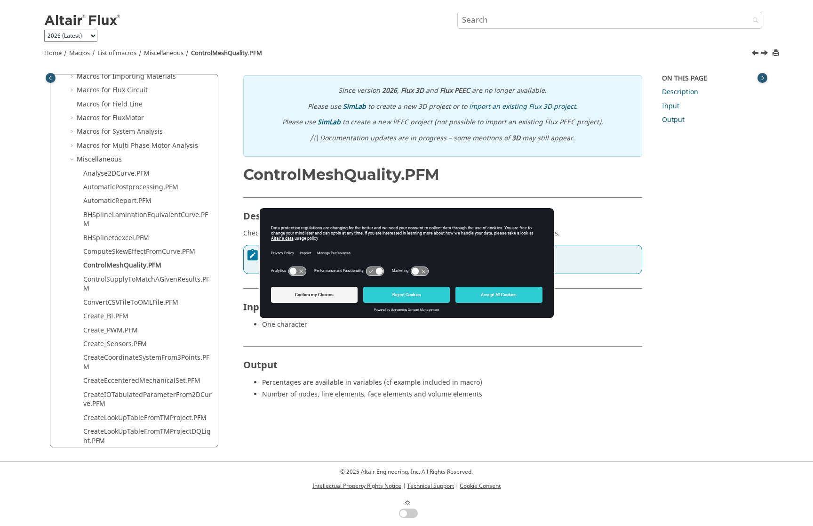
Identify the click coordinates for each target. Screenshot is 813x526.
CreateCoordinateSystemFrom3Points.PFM (146, 362)
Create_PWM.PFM (110, 330)
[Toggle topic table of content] (762, 78)
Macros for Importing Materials (126, 76)
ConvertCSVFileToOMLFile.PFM (130, 303)
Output (673, 120)
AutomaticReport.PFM (117, 201)
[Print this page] (777, 53)
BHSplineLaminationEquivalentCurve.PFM (145, 219)
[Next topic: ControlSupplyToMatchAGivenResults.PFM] (765, 54)
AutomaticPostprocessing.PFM (130, 187)
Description (680, 92)
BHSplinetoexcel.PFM (116, 238)
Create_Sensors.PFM (115, 344)
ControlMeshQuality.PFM (226, 53)
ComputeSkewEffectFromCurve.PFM (139, 252)
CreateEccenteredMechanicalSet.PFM (141, 381)
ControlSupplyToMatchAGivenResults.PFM (146, 284)
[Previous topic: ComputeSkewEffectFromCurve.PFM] (756, 54)
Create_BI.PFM (105, 316)
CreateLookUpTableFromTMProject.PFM (145, 418)
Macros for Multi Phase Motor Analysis (137, 146)
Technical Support (430, 486)
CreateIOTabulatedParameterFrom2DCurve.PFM (147, 399)
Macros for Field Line (110, 104)
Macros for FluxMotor (110, 118)
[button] (73, 76)
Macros (79, 53)
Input (670, 106)
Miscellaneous (163, 53)
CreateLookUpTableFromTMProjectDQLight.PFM (147, 436)
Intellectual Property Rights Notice (356, 486)
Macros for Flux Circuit (112, 90)
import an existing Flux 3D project (522, 107)
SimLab (354, 107)
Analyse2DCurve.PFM (116, 173)
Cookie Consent (480, 486)
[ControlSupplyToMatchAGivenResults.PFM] (765, 54)
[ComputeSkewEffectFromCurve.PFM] (756, 54)
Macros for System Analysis (120, 132)
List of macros (116, 53)
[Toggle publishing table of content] (51, 78)
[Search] (753, 21)
